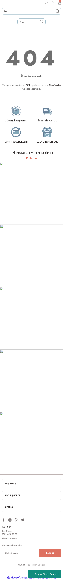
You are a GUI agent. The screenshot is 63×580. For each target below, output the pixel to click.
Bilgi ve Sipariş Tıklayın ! (47, 574)
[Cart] (59, 3)
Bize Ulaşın (7, 531)
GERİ (28, 85)
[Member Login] (53, 3)
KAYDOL (50, 553)
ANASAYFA (55, 85)
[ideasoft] (14, 577)
